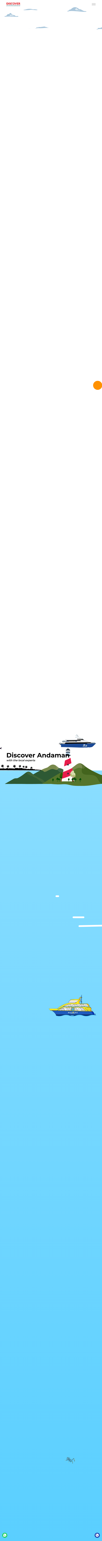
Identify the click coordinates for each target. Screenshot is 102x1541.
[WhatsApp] (4, 1535)
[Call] (97, 1535)
